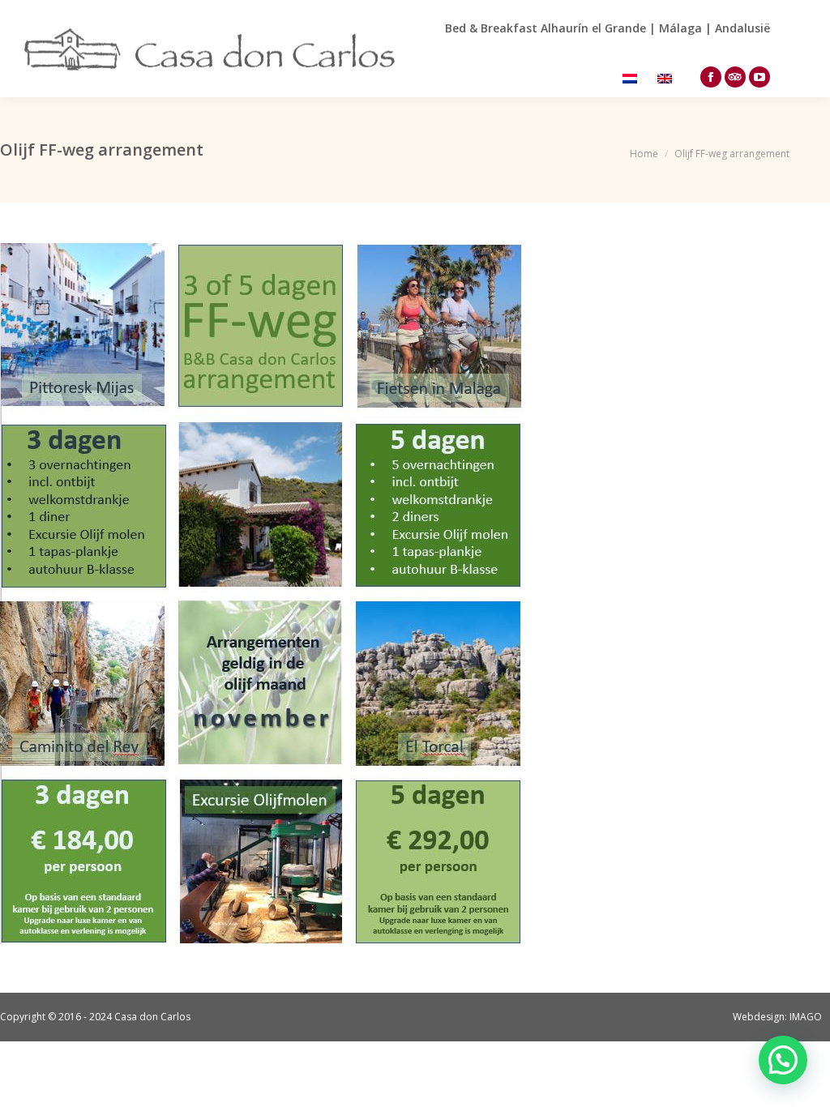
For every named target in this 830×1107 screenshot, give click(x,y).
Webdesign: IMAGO (777, 1017)
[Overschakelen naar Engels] (666, 77)
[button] (783, 1060)
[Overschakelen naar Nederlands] (631, 77)
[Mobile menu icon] (796, 48)
